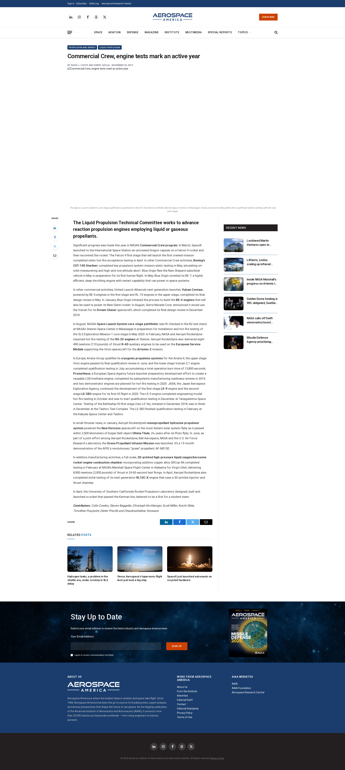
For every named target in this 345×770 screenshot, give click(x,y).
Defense (133, 32)
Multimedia (193, 32)
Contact (181, 704)
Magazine (152, 32)
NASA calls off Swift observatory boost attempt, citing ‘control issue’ (261, 321)
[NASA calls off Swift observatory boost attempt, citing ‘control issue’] (233, 323)
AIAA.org (94, 3)
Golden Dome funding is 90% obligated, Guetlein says (262, 301)
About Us (182, 687)
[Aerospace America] (172, 17)
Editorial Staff (185, 699)
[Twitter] (54, 246)
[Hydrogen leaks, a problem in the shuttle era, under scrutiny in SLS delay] (90, 559)
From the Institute (187, 691)
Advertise (182, 695)
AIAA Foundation (241, 688)
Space (98, 32)
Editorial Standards (188, 708)
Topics (243, 32)
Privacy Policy (184, 712)
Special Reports (220, 32)
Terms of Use (184, 717)
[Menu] (69, 32)
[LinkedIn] (54, 228)
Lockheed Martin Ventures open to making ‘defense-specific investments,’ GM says (261, 243)
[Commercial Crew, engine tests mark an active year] (172, 135)
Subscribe (81, 3)
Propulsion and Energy (82, 47)
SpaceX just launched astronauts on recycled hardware (189, 578)
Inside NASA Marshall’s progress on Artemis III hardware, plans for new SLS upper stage (262, 282)
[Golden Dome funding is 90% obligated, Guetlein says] (233, 303)
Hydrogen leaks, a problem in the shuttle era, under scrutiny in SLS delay (87, 580)
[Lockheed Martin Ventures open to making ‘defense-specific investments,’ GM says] (233, 245)
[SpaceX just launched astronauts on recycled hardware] (189, 559)
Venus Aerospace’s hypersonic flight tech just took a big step (139, 578)
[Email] (54, 255)
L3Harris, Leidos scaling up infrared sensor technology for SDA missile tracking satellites (261, 262)
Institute (172, 32)
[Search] (276, 32)
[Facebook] (54, 237)
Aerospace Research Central (116, 3)
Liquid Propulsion (109, 47)
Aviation (114, 32)
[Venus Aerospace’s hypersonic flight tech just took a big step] (140, 559)
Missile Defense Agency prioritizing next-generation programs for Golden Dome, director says (260, 340)
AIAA (235, 683)
